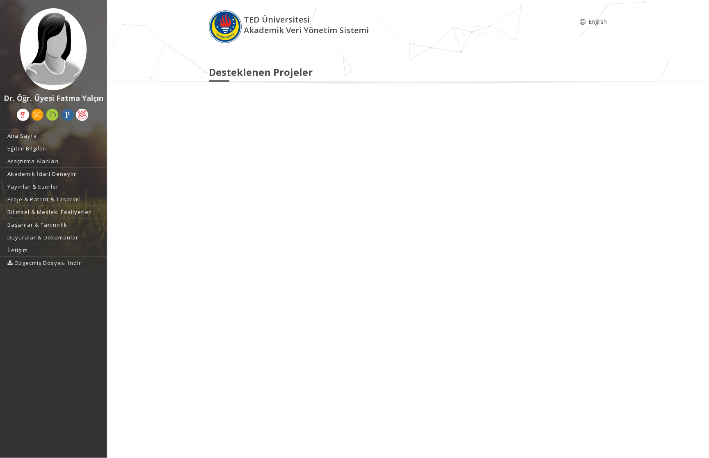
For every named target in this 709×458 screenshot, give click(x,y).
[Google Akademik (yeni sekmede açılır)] (23, 115)
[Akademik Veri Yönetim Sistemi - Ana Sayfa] (226, 26)
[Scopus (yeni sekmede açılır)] (37, 115)
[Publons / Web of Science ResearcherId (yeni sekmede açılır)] (68, 115)
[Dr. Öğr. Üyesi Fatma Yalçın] (53, 49)
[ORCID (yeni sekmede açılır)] (52, 115)
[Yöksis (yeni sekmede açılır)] (82, 115)
